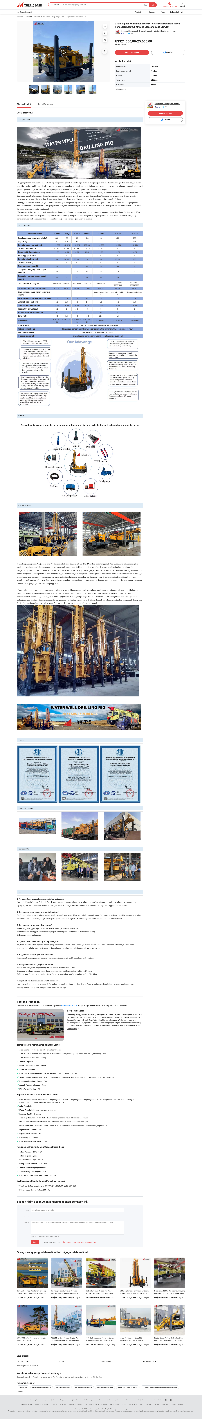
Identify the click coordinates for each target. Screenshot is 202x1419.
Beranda (20, 17)
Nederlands (133, 1404)
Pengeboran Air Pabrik (105, 1387)
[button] (145, 5)
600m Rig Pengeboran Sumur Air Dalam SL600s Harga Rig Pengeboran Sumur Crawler (134, 1293)
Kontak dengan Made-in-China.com (95, 1400)
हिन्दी (141, 1404)
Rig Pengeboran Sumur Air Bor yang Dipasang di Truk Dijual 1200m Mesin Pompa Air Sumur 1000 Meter (64, 1293)
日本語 (55, 1404)
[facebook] (165, 1400)
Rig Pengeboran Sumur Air (76, 17)
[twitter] (170, 1400)
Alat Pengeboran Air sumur (26, 1365)
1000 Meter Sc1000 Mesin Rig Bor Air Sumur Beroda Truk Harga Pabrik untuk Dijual (65, 1340)
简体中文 (38, 1404)
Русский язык (107, 1404)
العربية (124, 1404)
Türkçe (157, 1404)
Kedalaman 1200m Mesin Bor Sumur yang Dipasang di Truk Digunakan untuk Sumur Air (169, 1293)
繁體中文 (47, 1404)
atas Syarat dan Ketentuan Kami (183, 1411)
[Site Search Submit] (153, 4)
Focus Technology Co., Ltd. (94, 1409)
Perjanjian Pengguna (59, 1400)
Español (71, 1404)
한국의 (117, 1404)
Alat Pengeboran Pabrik (83, 1387)
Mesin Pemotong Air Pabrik (128, 1387)
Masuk (182, 6)
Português (88, 1404)
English (29, 1404)
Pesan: (27, 1222)
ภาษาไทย (149, 1404)
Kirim (35, 1242)
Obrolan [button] (169, 52)
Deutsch (79, 1404)
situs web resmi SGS (69, 1005)
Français (63, 1404)
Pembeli (138, 12)
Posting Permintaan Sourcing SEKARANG (79, 1242)
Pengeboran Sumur (63, 1387)
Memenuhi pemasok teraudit (130, 1400)
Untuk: (27, 1216)
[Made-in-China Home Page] (29, 4)
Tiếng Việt (165, 1404)
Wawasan (145, 1400)
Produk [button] (54, 4)
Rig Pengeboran (58, 17)
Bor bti (61, 1361)
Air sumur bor (106, 1361)
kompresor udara (23, 1361)
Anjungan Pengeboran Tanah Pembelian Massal (159, 1387)
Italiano (97, 1404)
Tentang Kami (35, 1400)
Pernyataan (46, 1400)
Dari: (28, 1210)
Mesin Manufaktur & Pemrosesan (38, 17)
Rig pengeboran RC (150, 1361)
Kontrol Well (23, 1387)
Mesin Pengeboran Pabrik (41, 1387)
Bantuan (152, 12)
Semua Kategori (26, 12)
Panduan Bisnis (156, 1400)
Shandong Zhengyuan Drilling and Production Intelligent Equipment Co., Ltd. (148, 31)
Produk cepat (113, 1400)
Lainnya (20, 1392)
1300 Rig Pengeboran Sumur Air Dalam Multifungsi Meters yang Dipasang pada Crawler (100, 1340)
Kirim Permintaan (132, 52)
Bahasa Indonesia (177, 1404)
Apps (163, 12)
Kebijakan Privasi (75, 1400)
